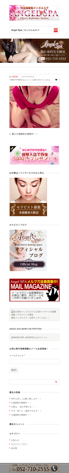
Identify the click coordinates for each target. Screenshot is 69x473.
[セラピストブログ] (28, 270)
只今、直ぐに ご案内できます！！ (26, 410)
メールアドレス (17, 355)
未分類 (14, 448)
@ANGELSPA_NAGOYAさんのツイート (29, 337)
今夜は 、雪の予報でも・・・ (24, 406)
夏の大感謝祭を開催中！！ (23, 133)
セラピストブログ (19, 444)
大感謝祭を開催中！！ (21, 402)
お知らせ (15, 439)
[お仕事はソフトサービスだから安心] (28, 215)
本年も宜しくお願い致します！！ (26, 398)
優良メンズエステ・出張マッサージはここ (30, 317)
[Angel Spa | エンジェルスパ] (34, 19)
